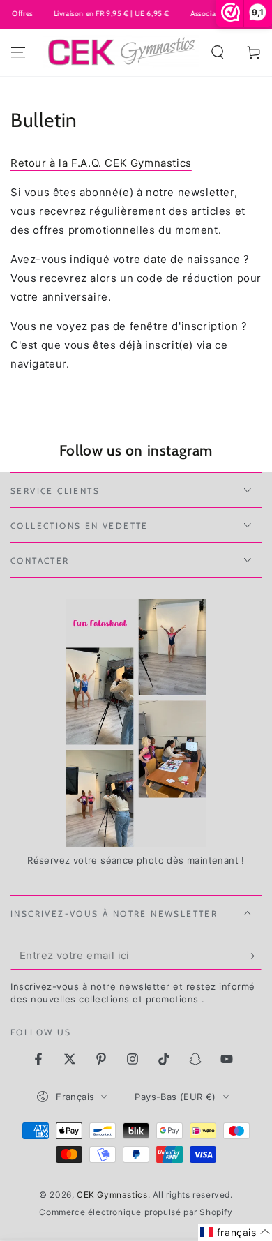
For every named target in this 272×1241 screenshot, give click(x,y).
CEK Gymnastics (112, 1194)
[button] (217, 52)
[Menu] (18, 52)
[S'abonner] (253, 955)
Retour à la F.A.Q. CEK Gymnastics (101, 163)
